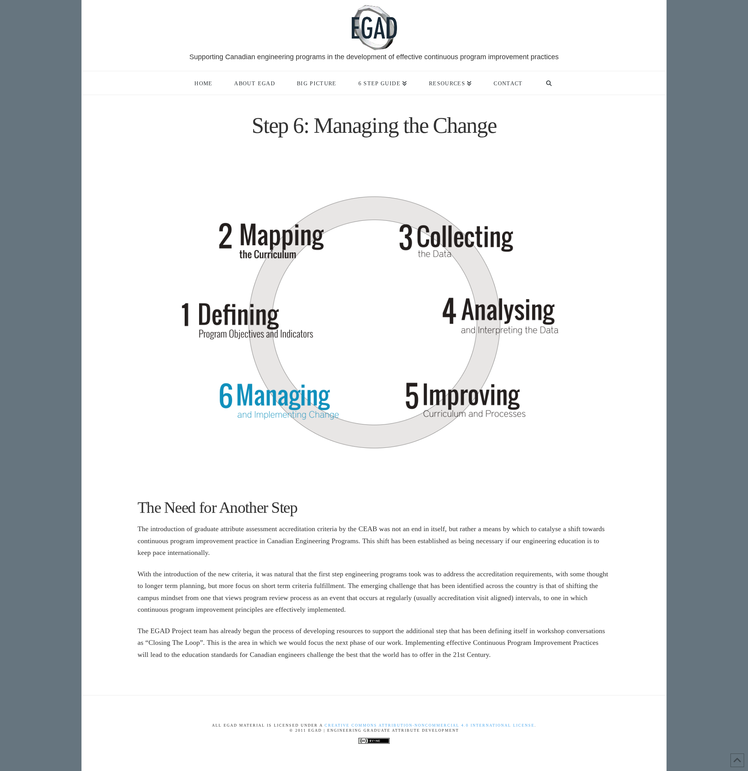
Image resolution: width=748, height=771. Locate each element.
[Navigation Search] (549, 83)
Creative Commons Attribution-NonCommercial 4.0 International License (430, 725)
